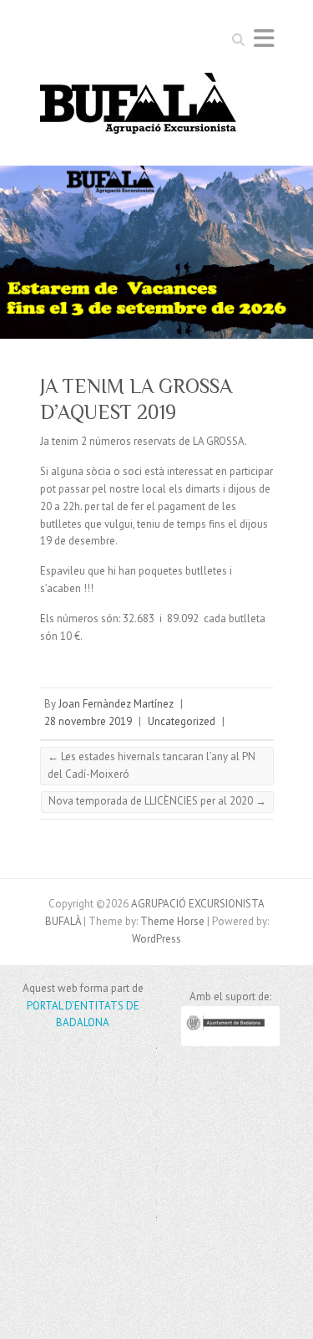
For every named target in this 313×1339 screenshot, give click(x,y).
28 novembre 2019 (88, 721)
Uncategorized (181, 721)
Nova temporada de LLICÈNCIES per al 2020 (157, 801)
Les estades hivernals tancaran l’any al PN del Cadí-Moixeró (151, 765)
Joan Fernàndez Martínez (116, 704)
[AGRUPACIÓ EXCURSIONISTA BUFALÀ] (139, 109)
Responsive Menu (264, 38)
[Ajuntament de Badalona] (230, 1042)
